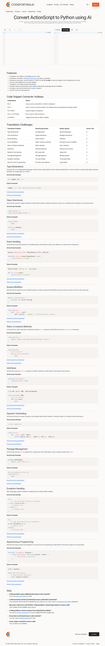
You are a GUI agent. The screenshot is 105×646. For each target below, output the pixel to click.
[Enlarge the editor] (19, 29)
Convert (24, 11)
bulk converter (23, 612)
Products (50, 4)
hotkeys (33, 88)
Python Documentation (14, 195)
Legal (97, 644)
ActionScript (31, 11)
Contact (94, 634)
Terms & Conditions (78, 644)
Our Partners (64, 4)
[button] (95, 5)
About (72, 4)
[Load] (5, 29)
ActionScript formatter (64, 601)
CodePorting (9, 11)
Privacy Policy (90, 644)
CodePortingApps (24, 618)
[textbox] (28, 48)
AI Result (57, 30)
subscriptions (32, 607)
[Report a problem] (76, 30)
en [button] (87, 4)
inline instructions (31, 78)
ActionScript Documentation (15, 192)
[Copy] (72, 30)
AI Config (65, 30)
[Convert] (9, 29)
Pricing (56, 4)
